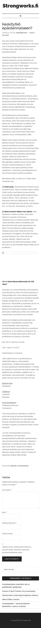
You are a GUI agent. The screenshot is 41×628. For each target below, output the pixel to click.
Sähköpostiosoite (9, 523)
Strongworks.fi (20, 6)
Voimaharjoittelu (22, 466)
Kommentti (6, 490)
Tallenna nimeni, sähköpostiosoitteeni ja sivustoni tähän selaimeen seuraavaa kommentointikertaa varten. (16, 549)
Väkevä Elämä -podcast (10, 599)
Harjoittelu (13, 466)
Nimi (4, 512)
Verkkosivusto (7, 534)
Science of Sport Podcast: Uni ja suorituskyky (18, 591)
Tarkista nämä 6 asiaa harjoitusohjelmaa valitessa (20, 595)
